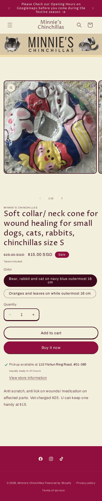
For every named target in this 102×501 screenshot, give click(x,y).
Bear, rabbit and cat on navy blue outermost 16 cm (50, 280)
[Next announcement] (92, 8)
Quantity (10, 304)
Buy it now (51, 348)
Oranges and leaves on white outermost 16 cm (50, 293)
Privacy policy (85, 482)
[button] (9, 25)
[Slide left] (40, 198)
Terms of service (53, 490)
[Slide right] (61, 198)
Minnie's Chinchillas (31, 482)
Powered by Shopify (58, 482)
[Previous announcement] (9, 8)
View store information (28, 378)
